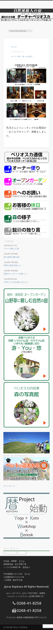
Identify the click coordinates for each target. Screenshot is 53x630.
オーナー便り (16, 56)
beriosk (14, 47)
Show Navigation (43, 26)
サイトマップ (9, 486)
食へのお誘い (27, 56)
